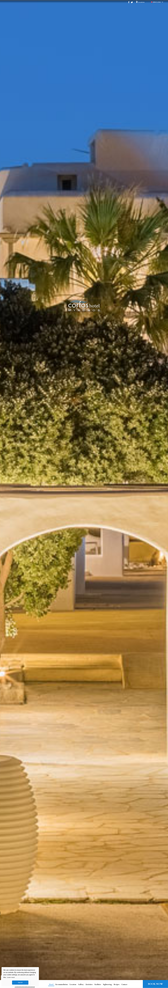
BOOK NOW (155, 984)
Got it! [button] (20, 982)
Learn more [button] (11, 977)
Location (141, 2)
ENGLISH (157, 2)
